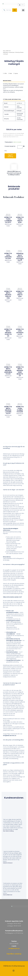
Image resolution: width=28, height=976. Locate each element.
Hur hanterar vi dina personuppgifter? (14, 564)
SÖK (14, 10)
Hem (4, 50)
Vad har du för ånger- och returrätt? (13, 489)
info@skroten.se (14, 948)
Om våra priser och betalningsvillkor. (13, 740)
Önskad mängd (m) (10, 146)
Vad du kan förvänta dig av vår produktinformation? (12, 684)
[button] (23, 10)
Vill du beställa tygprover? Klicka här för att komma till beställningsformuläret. (14, 173)
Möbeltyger (12, 52)
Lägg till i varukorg (10, 155)
